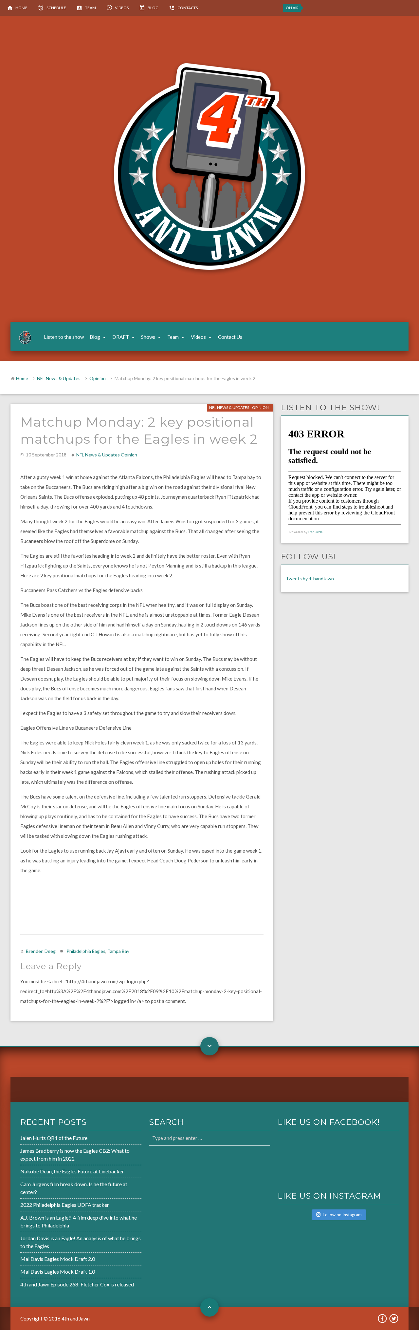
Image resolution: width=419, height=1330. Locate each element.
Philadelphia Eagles (85, 951)
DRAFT (120, 337)
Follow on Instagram (342, 1214)
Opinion (97, 378)
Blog (153, 7)
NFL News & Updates (59, 378)
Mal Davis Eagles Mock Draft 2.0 (57, 1259)
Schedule (56, 7)
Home (21, 7)
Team (90, 7)
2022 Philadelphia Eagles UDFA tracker (64, 1205)
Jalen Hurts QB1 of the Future (53, 1138)
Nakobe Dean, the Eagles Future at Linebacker (72, 1171)
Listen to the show (64, 337)
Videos (122, 7)
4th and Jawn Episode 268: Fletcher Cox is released (77, 1284)
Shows (148, 337)
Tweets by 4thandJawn (310, 578)
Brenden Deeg (41, 951)
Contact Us (230, 337)
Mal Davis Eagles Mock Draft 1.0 (57, 1271)
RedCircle (315, 532)
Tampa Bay (118, 951)
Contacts (187, 7)
